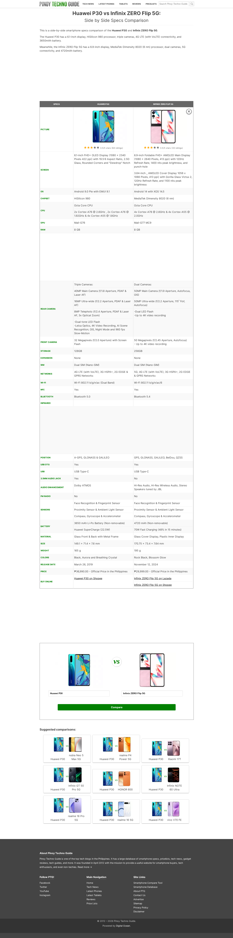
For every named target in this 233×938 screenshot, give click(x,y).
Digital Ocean (123, 925)
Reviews (136, 4)
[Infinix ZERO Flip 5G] (163, 143)
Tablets (123, 4)
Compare (117, 707)
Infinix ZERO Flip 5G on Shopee (153, 584)
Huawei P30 (103, 104)
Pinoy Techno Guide (60, 853)
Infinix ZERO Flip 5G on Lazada (152, 578)
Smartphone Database (145, 887)
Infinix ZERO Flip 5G (163, 104)
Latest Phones (106, 4)
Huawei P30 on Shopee (88, 578)
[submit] (191, 3)
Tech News (88, 4)
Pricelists (151, 4)
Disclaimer (138, 911)
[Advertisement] (116, 78)
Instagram (45, 895)
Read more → (85, 867)
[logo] (59, 4)
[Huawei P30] (103, 143)
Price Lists (92, 903)
